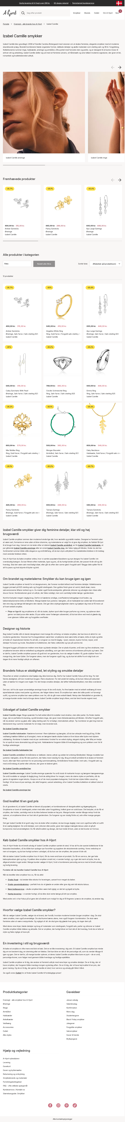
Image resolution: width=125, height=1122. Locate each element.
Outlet (5, 1031)
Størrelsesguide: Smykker (14, 1093)
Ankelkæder (8, 1019)
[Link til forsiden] (10, 13)
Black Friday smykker (75, 1019)
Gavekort (7, 1066)
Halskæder (7, 1015)
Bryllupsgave (71, 1039)
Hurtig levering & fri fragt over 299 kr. (34, 3)
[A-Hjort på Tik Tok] (75, 1105)
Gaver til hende (72, 1035)
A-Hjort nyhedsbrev (11, 1058)
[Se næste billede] (119, 67)
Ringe (5, 1008)
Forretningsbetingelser (12, 1082)
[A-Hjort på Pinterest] (66, 1105)
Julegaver (70, 1023)
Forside (6, 24)
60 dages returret (61, 3)
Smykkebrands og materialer (15, 1078)
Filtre (6, 264)
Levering (6, 1062)
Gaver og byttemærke (12, 1070)
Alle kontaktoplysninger (62, 1119)
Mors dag (70, 1012)
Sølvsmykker (71, 1031)
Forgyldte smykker (74, 1027)
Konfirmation (71, 1008)
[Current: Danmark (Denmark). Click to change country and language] (119, 3)
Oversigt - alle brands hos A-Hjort (28, 24)
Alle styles (7, 1035)
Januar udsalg (72, 1000)
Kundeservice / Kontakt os (14, 1089)
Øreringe (6, 1004)
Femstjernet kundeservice (83, 3)
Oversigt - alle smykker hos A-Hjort (17, 1000)
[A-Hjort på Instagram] (58, 1105)
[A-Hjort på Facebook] (50, 1105)
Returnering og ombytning (14, 1074)
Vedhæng (7, 1023)
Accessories (8, 1027)
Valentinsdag (71, 1004)
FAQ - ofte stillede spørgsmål (15, 1086)
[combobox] (47, 13)
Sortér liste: (83, 264)
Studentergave (72, 1015)
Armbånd (6, 1012)
